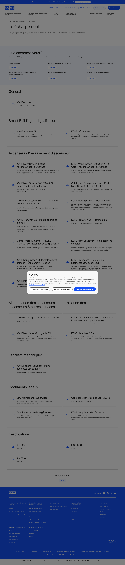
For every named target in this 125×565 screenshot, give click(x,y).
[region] (62, 282)
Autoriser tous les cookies (84, 289)
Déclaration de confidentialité (37, 284)
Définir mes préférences (40, 289)
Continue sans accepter (62, 289)
